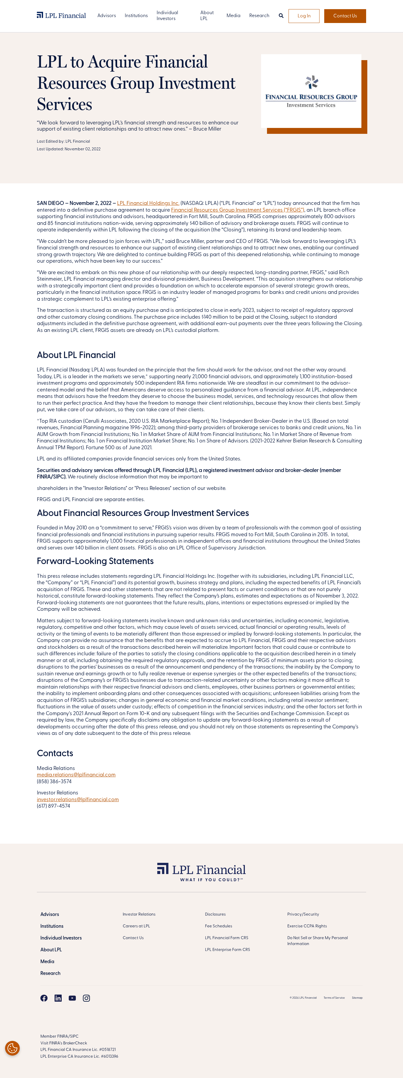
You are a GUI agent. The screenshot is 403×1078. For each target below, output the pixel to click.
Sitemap (357, 998)
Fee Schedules (218, 926)
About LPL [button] (207, 16)
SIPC (74, 1036)
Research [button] (259, 16)
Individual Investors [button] (167, 16)
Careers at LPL (136, 926)
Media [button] (233, 16)
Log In (304, 16)
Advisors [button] (106, 16)
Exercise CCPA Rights (307, 926)
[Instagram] (86, 998)
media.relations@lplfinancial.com (76, 775)
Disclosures (215, 914)
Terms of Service (334, 998)
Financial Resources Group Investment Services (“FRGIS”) (237, 210)
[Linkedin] (58, 998)
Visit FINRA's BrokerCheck (63, 1043)
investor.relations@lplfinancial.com (78, 800)
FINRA (62, 1036)
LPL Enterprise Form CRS (227, 950)
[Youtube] (72, 998)
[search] (281, 16)
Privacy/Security (303, 914)
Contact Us (345, 16)
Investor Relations (139, 914)
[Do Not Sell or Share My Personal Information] (12, 1048)
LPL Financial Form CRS (226, 938)
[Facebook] (43, 998)
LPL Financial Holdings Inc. (148, 203)
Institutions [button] (136, 16)
